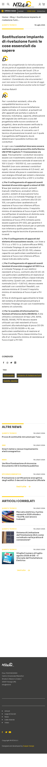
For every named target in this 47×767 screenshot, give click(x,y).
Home (5, 17)
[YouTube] (10, 732)
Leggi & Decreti (10, 714)
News (7, 717)
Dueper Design (28, 746)
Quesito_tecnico (10, 381)
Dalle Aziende (10, 720)
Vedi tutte (21, 486)
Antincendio (8, 375)
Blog (12, 17)
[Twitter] (6, 732)
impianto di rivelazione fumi (29, 375)
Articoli (7, 711)
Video (7, 723)
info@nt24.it (6, 685)
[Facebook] (3, 732)
